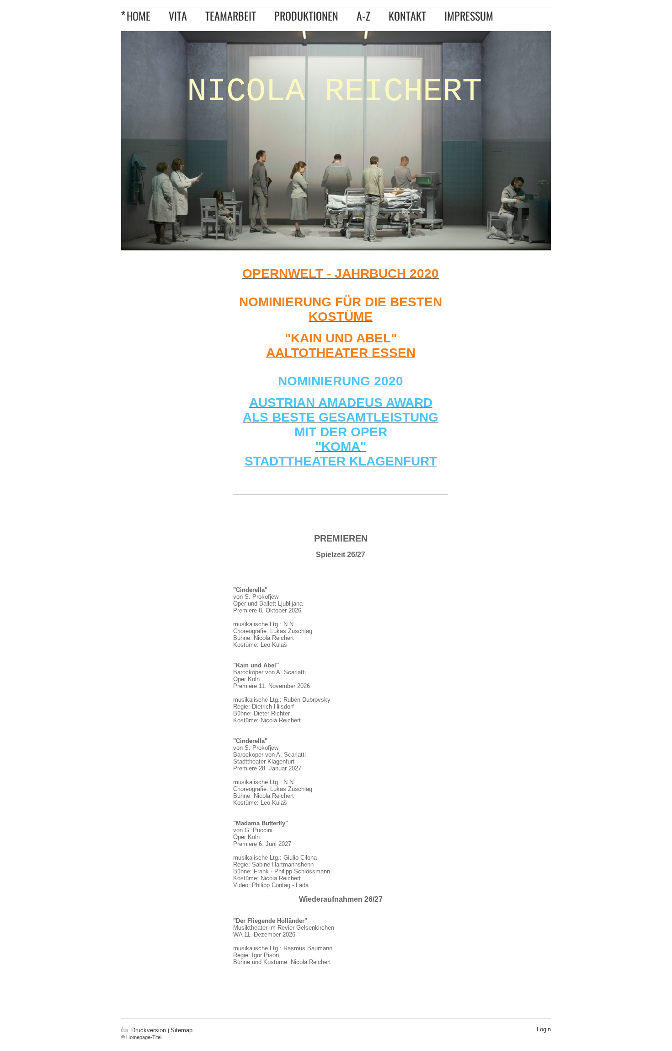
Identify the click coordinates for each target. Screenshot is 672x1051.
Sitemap (181, 1030)
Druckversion (148, 1030)
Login (544, 1029)
